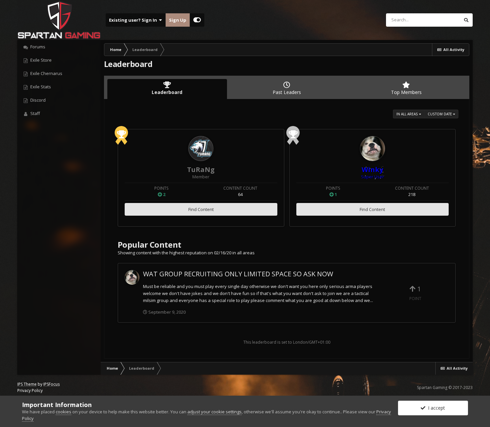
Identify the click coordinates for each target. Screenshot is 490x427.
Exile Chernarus (45, 73)
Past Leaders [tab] (287, 92)
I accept (435, 408)
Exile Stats (40, 87)
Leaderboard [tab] (167, 92)
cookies (63, 412)
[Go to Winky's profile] (372, 148)
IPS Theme (27, 384)
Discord (37, 100)
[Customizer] (197, 20)
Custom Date (440, 114)
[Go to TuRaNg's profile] (200, 148)
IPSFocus (51, 384)
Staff (34, 113)
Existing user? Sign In (134, 20)
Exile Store (40, 60)
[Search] (466, 20)
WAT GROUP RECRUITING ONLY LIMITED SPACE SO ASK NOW (238, 273)
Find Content (201, 209)
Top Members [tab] (406, 92)
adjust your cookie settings (214, 412)
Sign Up (177, 20)
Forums (37, 47)
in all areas (407, 114)
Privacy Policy (30, 390)
